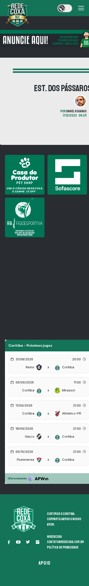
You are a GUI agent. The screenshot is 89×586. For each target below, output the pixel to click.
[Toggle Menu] (81, 8)
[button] (8, 542)
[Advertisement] (44, 285)
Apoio (44, 563)
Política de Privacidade (62, 547)
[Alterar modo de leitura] (65, 8)
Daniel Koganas (76, 111)
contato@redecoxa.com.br (65, 542)
